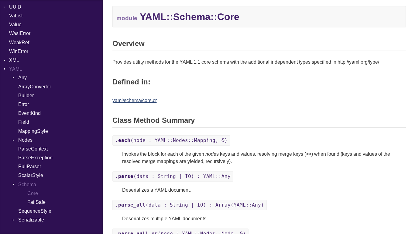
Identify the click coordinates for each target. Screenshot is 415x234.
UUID (15, 6)
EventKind (29, 113)
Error (23, 104)
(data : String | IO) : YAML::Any (173, 176)
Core (32, 193)
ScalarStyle (30, 175)
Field (23, 122)
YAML (15, 69)
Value (15, 24)
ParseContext (33, 148)
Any (22, 77)
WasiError (19, 33)
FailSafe (36, 202)
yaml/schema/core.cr (134, 100)
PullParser (29, 166)
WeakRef (19, 42)
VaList (15, 15)
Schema (27, 184)
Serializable (31, 219)
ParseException (35, 157)
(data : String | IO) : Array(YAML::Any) (189, 205)
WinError (18, 51)
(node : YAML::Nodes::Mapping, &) (171, 140)
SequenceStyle (34, 211)
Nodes (25, 140)
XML (14, 60)
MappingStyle (33, 131)
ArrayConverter (34, 86)
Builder (26, 95)
